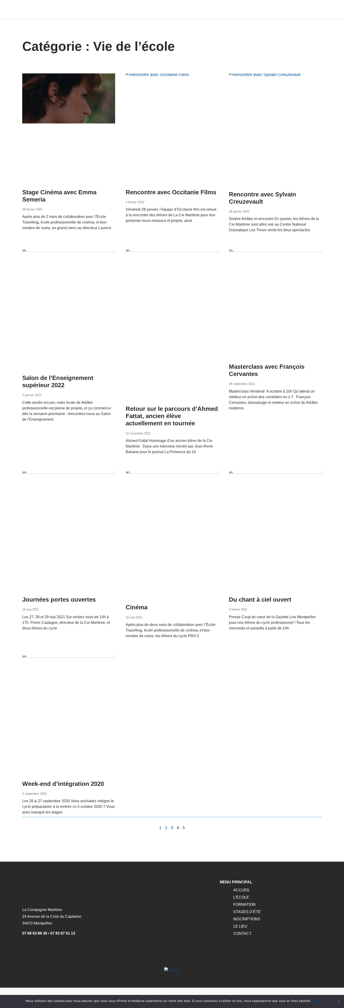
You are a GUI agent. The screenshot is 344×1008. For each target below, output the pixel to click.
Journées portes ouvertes (59, 599)
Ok (316, 1001)
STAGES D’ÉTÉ (247, 912)
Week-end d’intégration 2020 (63, 783)
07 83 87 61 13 (62, 933)
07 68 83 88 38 (34, 933)
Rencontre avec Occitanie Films (171, 192)
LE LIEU (240, 926)
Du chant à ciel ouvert (260, 599)
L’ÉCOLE (241, 897)
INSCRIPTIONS (246, 919)
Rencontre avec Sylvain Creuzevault (262, 198)
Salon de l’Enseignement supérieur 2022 (57, 381)
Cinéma (136, 607)
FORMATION (244, 905)
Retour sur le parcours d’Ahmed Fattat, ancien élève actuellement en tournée (172, 416)
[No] (338, 1001)
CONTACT (242, 934)
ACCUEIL (241, 890)
